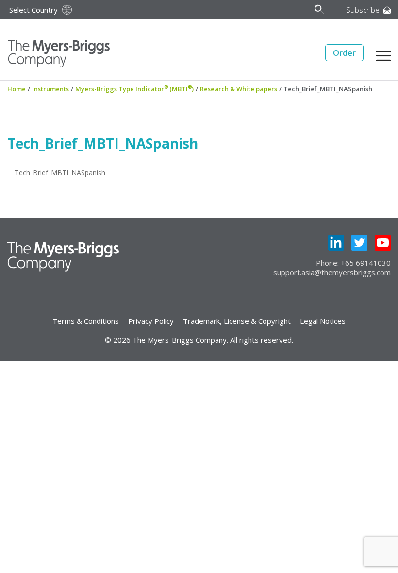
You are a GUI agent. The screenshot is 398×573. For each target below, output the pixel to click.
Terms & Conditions (85, 321)
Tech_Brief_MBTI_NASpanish (60, 172)
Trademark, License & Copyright (237, 321)
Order (344, 52)
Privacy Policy (151, 321)
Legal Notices (323, 321)
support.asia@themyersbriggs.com (332, 272)
